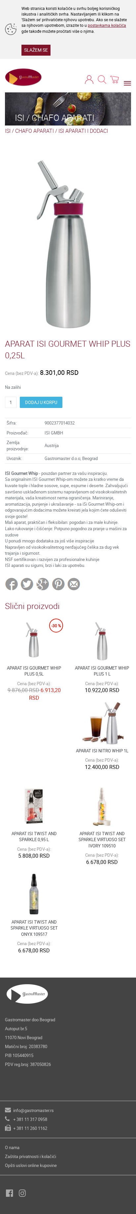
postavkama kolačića (107, 25)
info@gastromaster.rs (33, 1110)
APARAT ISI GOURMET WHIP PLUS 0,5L (34, 671)
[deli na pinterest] (58, 584)
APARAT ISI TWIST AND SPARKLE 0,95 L (34, 837)
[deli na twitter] (27, 584)
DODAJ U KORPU (41, 402)
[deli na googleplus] (43, 584)
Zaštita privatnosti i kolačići (30, 1156)
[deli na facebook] (12, 584)
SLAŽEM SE (36, 50)
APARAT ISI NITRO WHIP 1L (102, 751)
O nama (12, 1147)
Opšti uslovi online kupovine (31, 1165)
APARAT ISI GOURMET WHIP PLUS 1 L (102, 671)
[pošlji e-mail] (74, 584)
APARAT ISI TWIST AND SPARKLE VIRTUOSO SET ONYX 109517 (34, 928)
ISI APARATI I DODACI (83, 130)
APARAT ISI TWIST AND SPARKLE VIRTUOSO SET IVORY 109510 (102, 840)
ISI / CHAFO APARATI (29, 130)
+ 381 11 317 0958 (30, 1119)
